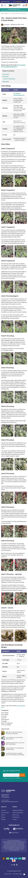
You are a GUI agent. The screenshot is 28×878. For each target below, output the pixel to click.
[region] (14, 10)
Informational (5, 719)
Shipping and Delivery (18, 810)
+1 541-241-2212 (5, 800)
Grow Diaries (4, 714)
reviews (3, 817)
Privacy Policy (8, 874)
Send (22, 775)
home (2, 13)
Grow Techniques (6, 725)
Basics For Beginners (7, 723)
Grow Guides (4, 713)
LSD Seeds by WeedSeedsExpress (18, 94)
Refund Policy (16, 817)
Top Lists (3, 718)
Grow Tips (4, 716)
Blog (6, 13)
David (7, 24)
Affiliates (3, 819)
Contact (15, 819)
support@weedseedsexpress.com (9, 801)
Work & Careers (5, 812)
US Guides (4, 721)
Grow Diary (5, 76)
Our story (3, 810)
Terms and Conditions (18, 874)
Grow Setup (5, 74)
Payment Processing (18, 812)
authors (3, 815)
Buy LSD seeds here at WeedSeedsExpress (13, 66)
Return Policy (16, 815)
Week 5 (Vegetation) (9, 79)
